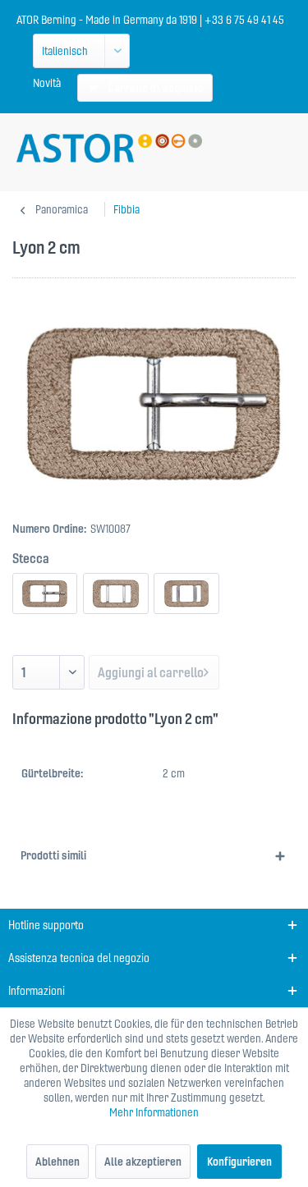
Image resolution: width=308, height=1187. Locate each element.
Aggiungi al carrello (151, 672)
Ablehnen (57, 1161)
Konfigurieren (239, 1161)
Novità (47, 83)
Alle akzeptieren (143, 1161)
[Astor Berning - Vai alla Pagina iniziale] (109, 148)
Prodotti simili (53, 855)
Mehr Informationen (154, 1112)
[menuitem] (47, 82)
